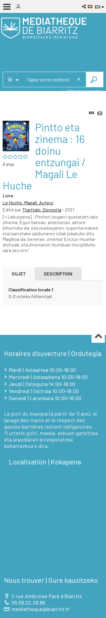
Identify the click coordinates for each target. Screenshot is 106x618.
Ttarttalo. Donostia (41, 209)
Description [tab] (58, 273)
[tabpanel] (53, 216)
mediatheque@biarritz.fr (40, 609)
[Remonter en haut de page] (98, 336)
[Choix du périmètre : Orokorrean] (13, 79)
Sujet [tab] (19, 273)
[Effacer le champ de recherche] (79, 79)
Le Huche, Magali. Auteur (28, 202)
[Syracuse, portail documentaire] (44, 28)
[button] (84, 6)
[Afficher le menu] (7, 7)
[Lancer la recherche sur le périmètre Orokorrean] (94, 79)
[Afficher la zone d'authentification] (20, 6)
